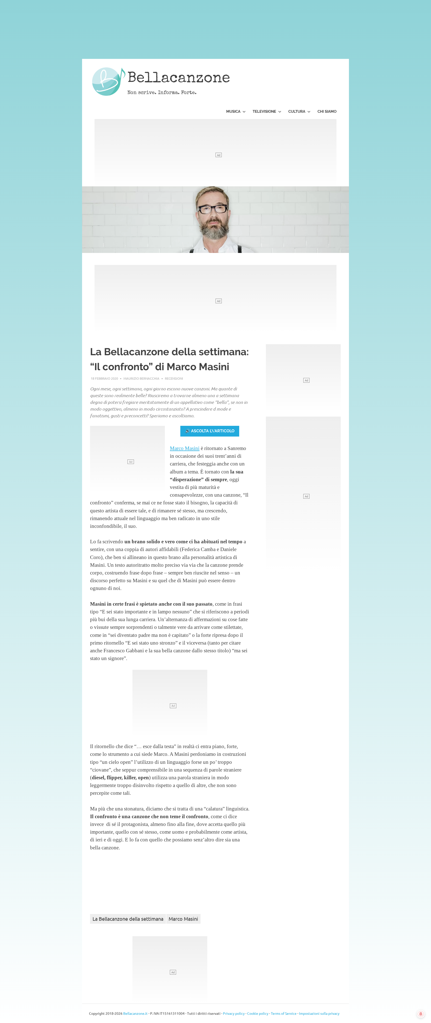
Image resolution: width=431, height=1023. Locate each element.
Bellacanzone (178, 79)
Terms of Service (284, 1013)
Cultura (296, 111)
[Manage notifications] (421, 1014)
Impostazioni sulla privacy (319, 1013)
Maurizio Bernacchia (141, 378)
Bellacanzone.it (135, 1013)
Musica (233, 111)
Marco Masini (185, 448)
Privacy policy (234, 1013)
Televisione (264, 111)
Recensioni (174, 378)
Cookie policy (257, 1013)
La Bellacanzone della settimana (128, 918)
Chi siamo (327, 111)
